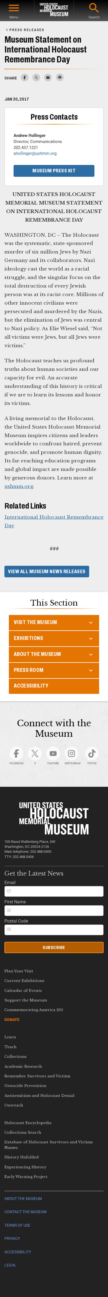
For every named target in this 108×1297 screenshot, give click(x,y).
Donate (11, 1019)
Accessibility (31, 686)
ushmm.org (18, 486)
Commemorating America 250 (33, 1010)
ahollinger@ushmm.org (35, 153)
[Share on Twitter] (36, 79)
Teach (10, 1047)
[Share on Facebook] (25, 79)
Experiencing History (25, 1167)
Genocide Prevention (25, 1085)
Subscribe (54, 947)
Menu (13, 17)
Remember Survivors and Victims (37, 1076)
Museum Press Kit (54, 170)
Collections (15, 1056)
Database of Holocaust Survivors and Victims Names (48, 1145)
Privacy (12, 1238)
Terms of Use (17, 1225)
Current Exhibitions (24, 980)
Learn (10, 1037)
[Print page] (60, 78)
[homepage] (54, 10)
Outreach (13, 1105)
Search (94, 17)
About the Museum (23, 1198)
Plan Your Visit (18, 971)
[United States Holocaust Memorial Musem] (54, 833)
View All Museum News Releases (47, 571)
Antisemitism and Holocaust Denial (39, 1095)
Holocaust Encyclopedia (28, 1123)
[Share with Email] (48, 79)
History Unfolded (21, 1157)
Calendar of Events (23, 990)
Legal (10, 1265)
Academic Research (23, 1066)
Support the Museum (25, 1000)
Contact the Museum (25, 1212)
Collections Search (22, 1132)
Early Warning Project (26, 1176)
